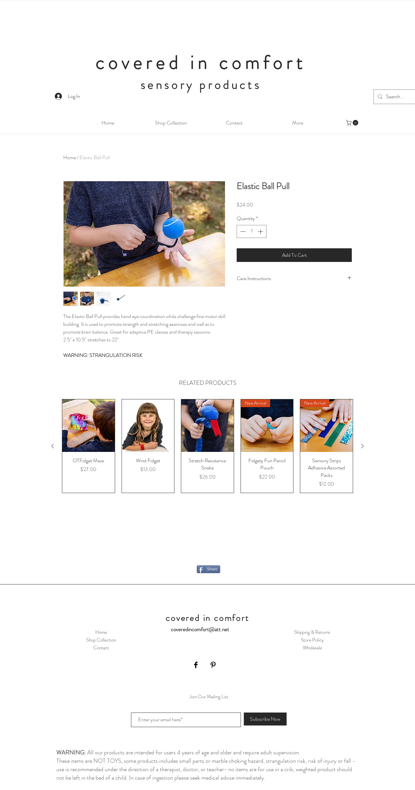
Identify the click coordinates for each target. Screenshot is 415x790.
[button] (353, 122)
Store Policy (312, 639)
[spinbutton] (251, 231)
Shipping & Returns (312, 632)
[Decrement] (242, 231)
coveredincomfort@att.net (200, 629)
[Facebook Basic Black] (196, 665)
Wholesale (312, 647)
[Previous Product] (52, 446)
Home (69, 157)
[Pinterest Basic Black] (213, 665)
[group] (207, 446)
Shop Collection (101, 639)
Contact (101, 647)
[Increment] (261, 231)
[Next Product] (362, 446)
